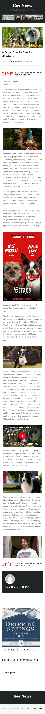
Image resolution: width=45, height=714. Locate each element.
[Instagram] (29, 587)
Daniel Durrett (15, 61)
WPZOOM (38, 708)
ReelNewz (22, 5)
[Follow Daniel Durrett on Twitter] (26, 587)
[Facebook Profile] (23, 587)
